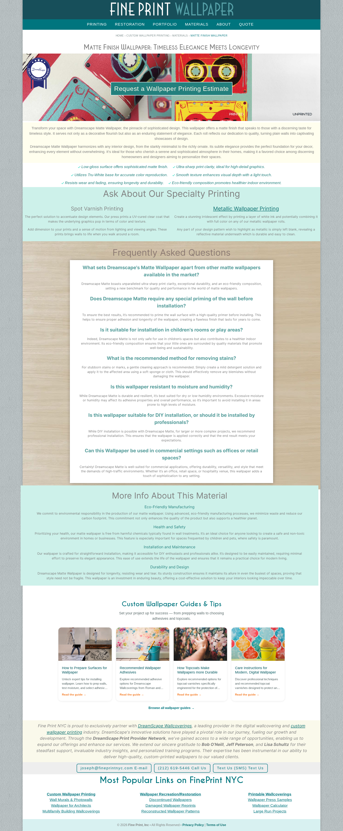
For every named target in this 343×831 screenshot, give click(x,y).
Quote (246, 24)
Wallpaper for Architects (71, 805)
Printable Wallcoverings (269, 794)
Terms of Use (216, 825)
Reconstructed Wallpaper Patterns (170, 811)
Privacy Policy (193, 825)
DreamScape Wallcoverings (165, 725)
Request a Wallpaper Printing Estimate (171, 88)
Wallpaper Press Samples (270, 800)
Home (120, 35)
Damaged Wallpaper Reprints (170, 805)
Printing (97, 24)
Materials (196, 24)
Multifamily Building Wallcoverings (71, 811)
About (224, 24)
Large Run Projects (269, 811)
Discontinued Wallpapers (170, 800)
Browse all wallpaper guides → (171, 708)
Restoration (130, 24)
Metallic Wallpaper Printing (246, 208)
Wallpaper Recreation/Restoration (170, 794)
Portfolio (165, 24)
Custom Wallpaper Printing (148, 35)
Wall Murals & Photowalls (71, 800)
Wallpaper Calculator (270, 805)
